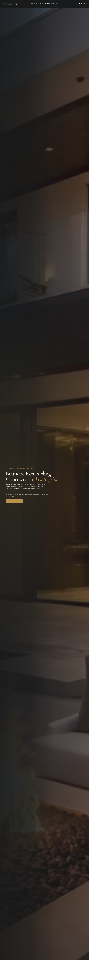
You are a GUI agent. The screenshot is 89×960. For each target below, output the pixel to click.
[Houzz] (84, 3)
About (48, 3)
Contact (53, 3)
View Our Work (30, 500)
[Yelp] (82, 3)
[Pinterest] (86, 3)
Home (32, 3)
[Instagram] (77, 3)
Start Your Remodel (14, 500)
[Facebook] (79, 3)
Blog (57, 3)
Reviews (44, 3)
